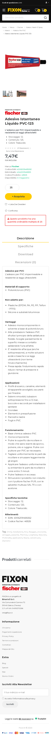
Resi (3, 672)
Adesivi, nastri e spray (34, 27)
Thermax (23, 535)
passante (15, 535)
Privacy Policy (8, 636)
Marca (12, 27)
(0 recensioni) (23, 148)
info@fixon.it (7, 613)
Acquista (19, 196)
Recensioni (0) (25, 262)
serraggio (6, 535)
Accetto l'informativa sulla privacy (20, 698)
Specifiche (25, 246)
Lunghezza (33, 535)
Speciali (5, 667)
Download (25, 254)
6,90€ (12, 3)
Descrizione (25, 238)
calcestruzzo (35, 538)
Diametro (6, 541)
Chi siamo (6, 628)
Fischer (20, 27)
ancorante (41, 532)
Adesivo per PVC (19, 30)
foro (26, 532)
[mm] (9, 532)
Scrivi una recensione (15, 151)
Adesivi (7, 30)
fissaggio (32, 532)
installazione (18, 532)
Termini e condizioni (10, 640)
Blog (4, 663)
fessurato (42, 535)
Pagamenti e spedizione (12, 632)
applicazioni (17, 538)
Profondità (6, 538)
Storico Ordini (7, 676)
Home (4, 27)
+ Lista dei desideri (17, 204)
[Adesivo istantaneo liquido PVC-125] (25, 61)
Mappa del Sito (8, 649)
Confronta (13, 211)
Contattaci (6, 645)
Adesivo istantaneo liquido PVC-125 (18, 34)
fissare (26, 538)
